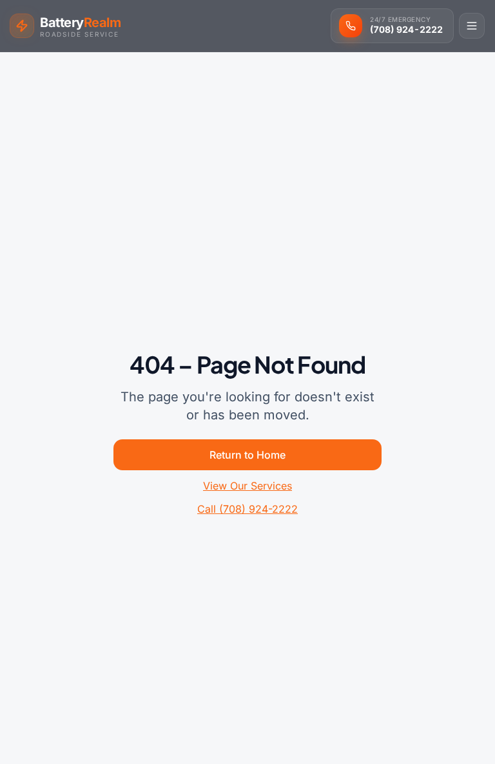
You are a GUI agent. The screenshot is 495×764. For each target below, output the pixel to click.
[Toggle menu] (472, 26)
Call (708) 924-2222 (247, 508)
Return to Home (247, 454)
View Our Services (247, 485)
